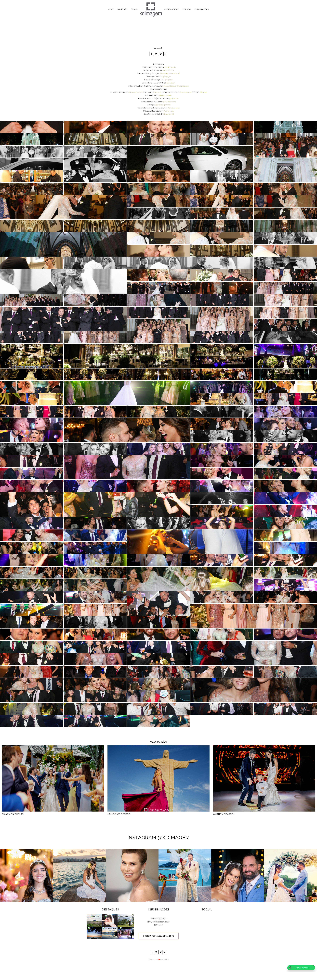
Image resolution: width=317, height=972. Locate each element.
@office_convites (174, 108)
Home (110, 9)
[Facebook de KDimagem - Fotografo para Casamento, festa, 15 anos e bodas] (152, 951)
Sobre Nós (122, 9)
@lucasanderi (170, 83)
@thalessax (157, 92)
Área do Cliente (171, 9)
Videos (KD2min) (202, 9)
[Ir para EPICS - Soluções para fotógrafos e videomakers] (158, 959)
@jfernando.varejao (135, 92)
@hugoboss (169, 80)
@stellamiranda (170, 67)
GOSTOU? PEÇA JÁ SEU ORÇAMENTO (158, 936)
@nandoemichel (185, 92)
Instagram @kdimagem (158, 837)
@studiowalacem (168, 86)
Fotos (134, 9)
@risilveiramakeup (182, 86)
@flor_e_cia (167, 77)
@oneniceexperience (163, 105)
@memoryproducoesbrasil (170, 73)
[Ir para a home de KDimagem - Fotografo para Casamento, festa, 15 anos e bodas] (150, 9)
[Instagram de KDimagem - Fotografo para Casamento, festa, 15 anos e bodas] (156, 951)
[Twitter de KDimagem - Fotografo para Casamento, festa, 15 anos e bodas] (165, 951)
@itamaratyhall (168, 70)
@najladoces (174, 98)
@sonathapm (169, 111)
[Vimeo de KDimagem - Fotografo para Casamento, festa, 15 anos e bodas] (160, 951)
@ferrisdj (203, 92)
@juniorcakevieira (165, 95)
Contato (187, 9)
